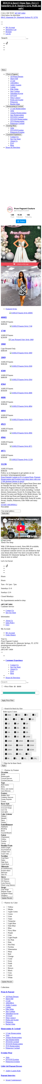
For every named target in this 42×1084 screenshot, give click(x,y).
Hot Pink (11, 945)
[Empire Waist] (6, 871)
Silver (10, 975)
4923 (3, 424)
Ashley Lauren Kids (13, 1071)
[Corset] (8, 801)
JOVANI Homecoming (14, 1044)
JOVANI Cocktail (12, 1042)
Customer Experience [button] (14, 660)
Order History (11, 635)
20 (18, 728)
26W (32, 745)
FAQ (7, 625)
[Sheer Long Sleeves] (8, 885)
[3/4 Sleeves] (8, 881)
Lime (10, 916)
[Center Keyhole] (8, 799)
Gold (10, 966)
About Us (9, 621)
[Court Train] (6, 854)
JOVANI (9, 1016)
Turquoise (11, 921)
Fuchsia (11, 947)
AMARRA (10, 1003)
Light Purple (12, 938)
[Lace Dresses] (7, 791)
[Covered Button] (7, 806)
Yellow (10, 907)
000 (9, 715)
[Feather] (5, 841)
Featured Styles (11, 309)
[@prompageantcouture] (10, 209)
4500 (3, 370)
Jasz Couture (10, 1011)
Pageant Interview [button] (8, 1075)
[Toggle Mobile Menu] (2, 652)
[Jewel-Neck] (7, 864)
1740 (3, 331)
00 (19, 715)
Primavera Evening (13, 1062)
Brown (10, 968)
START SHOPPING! (9, 505)
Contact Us (10, 610)
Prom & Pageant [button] (7, 992)
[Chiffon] (5, 839)
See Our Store (11, 613)
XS (19, 754)
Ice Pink (11, 940)
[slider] (37, 692)
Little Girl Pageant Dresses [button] (11, 1066)
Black (10, 970)
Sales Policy (10, 623)
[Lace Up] (7, 810)
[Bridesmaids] (10, 777)
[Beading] (6, 829)
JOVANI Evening (12, 1059)
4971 (3, 451)
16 (27, 723)
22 (27, 728)
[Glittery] (4, 816)
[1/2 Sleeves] (8, 879)
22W (9, 745)
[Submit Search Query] (27, 682)
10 (32, 719)
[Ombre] (4, 822)
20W (32, 741)
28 (27, 732)
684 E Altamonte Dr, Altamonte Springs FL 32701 (19, 17)
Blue (10, 928)
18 (8, 728)
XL (25, 758)
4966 (3, 437)
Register (9, 32)
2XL (35, 758)
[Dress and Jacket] (7, 789)
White (10, 978)
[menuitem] (23, 27)
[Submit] (27, 38)
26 (18, 732)
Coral (10, 959)
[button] (12, 74)
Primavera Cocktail (13, 1048)
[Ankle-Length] (6, 848)
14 (18, 723)
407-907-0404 (20, 13)
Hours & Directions (13, 678)
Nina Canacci (11, 1018)
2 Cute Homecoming (13, 1033)
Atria (7, 1035)
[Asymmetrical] (6, 850)
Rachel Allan (10, 1024)
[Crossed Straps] (7, 808)
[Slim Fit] (6, 875)
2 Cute (8, 1001)
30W (21, 749)
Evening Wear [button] (6, 1053)
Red (9, 954)
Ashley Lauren (11, 1005)
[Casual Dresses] (10, 779)
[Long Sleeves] (8, 883)
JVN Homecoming (13, 1046)
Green (10, 914)
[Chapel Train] (6, 852)
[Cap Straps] (7, 890)
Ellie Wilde (10, 1009)
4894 (3, 410)
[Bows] (6, 831)
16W (9, 741)
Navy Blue (12, 930)
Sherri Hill (9, 999)
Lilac (10, 935)
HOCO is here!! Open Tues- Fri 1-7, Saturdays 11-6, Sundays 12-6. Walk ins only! (21, 6)
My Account (10, 27)
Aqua (10, 919)
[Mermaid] (6, 873)
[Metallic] (4, 818)
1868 (3, 344)
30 (8, 736)
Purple (10, 933)
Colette (8, 1007)
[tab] (23, 660)
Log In (8, 34)
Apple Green (13, 912)
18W (21, 741)
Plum (10, 952)
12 (8, 723)
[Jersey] (5, 843)
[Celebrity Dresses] (8, 797)
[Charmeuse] (5, 837)
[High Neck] (7, 862)
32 (18, 736)
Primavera (9, 1022)
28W (9, 749)
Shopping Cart (11, 30)
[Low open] (7, 812)
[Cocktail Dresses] (10, 781)
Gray (10, 973)
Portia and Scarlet (12, 1020)
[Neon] (4, 820)
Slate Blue (12, 926)
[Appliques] (6, 827)
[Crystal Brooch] (6, 833)
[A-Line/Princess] (6, 869)
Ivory (10, 961)
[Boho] (7, 787)
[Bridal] (10, 775)
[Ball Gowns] (7, 785)
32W (32, 749)
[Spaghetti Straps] (7, 894)
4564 (3, 384)
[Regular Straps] (7, 892)
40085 (4, 317)
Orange (11, 956)
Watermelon (12, 949)
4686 (3, 397)
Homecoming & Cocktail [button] (10, 1029)
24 (8, 732)
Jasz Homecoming (12, 1040)
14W (28, 736)
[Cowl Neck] (7, 858)
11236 (4, 464)
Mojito (10, 909)
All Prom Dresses (12, 997)
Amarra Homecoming (14, 1037)
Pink (9, 942)
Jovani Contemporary (13, 1080)
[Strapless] (7, 896)
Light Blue (12, 923)
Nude (10, 963)
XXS (9, 754)
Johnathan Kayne (12, 1014)
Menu (4, 70)
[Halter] (7, 860)
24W (21, 745)
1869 (3, 357)
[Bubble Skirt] (8, 795)
